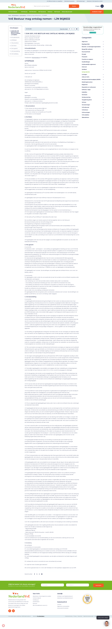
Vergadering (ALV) (87, 99)
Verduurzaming (86, 97)
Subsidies (84, 92)
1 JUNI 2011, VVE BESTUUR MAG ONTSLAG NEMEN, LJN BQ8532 (15, 32)
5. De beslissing (14, 54)
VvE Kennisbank (12, 11)
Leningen (84, 74)
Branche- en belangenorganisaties (91, 46)
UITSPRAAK (14, 40)
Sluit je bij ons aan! (67, 11)
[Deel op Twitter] (72, 29)
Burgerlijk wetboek (87, 49)
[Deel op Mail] (77, 29)
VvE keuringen (86, 112)
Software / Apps (86, 89)
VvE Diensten (32, 11)
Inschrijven (98, 585)
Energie (84, 54)
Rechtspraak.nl (36, 57)
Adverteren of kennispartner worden (42, 596)
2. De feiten (14, 45)
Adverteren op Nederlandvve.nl (65, 598)
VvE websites (85, 114)
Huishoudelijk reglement (89, 64)
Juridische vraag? (97, 11)
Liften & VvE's (85, 77)
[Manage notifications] (3, 625)
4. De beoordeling (15, 51)
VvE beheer (85, 109)
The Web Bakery (40, 616)
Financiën (84, 56)
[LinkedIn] (13, 610)
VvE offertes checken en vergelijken (54, 1)
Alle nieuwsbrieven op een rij (40, 605)
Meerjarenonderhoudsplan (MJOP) (91, 79)
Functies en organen (87, 59)
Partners (50, 11)
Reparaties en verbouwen (89, 87)
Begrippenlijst (86, 44)
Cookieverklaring (68, 616)
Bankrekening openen (69, 1)
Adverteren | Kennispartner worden (95, 1)
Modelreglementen (87, 82)
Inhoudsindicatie (15, 37)
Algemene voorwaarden (63, 606)
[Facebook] (9, 610)
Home (9, 15)
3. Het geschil (14, 48)
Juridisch (84, 69)
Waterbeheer (85, 117)
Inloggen (97, 6)
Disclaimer (80, 616)
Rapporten (85, 84)
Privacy (75, 616)
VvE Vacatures (42, 11)
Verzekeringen (86, 104)
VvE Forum (57, 11)
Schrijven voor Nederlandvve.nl (65, 596)
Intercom (84, 66)
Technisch (84, 94)
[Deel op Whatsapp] (74, 29)
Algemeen (85, 41)
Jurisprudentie (23, 15)
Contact (59, 604)
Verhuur (84, 102)
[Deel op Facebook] (69, 29)
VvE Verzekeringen (81, 1)
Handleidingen (86, 61)
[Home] (16, 6)
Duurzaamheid (86, 51)
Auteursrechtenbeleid (62, 608)
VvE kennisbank (15, 15)
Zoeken (74, 6)
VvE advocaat (85, 107)
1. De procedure (15, 43)
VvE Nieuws (24, 11)
